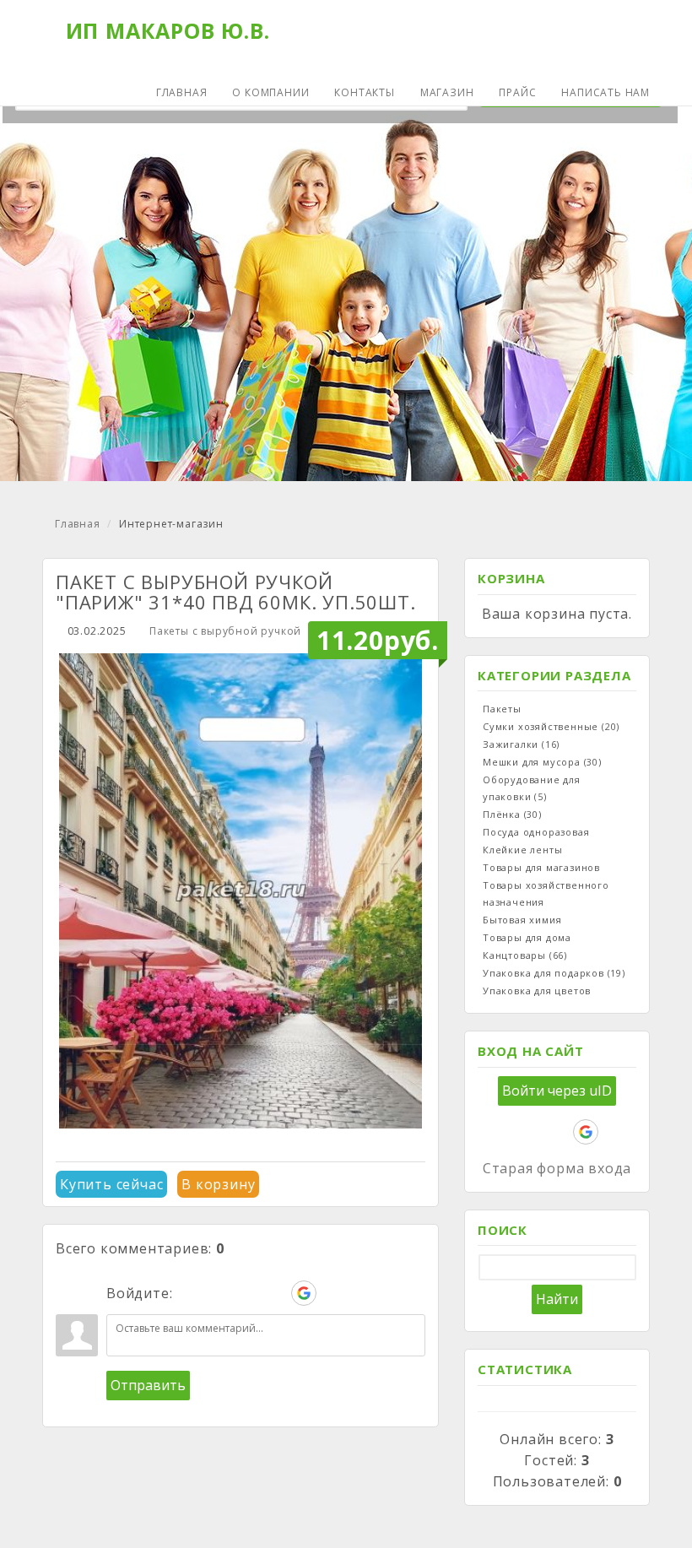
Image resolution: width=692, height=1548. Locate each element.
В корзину (218, 1184)
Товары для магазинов (541, 867)
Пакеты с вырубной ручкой (225, 631)
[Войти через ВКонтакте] (217, 1293)
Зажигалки (521, 744)
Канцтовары (525, 955)
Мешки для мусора (542, 761)
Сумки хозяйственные (551, 726)
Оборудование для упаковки (532, 788)
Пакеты (502, 708)
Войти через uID (557, 1090)
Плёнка (512, 814)
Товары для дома (527, 937)
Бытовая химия (522, 919)
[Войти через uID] (189, 1293)
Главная (77, 524)
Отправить (148, 1385)
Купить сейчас (111, 1184)
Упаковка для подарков (554, 972)
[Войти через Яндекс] (275, 1293)
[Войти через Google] (303, 1293)
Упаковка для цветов (537, 990)
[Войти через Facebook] (246, 1293)
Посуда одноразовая (536, 831)
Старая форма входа (557, 1168)
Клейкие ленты (522, 849)
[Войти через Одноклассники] (332, 1293)
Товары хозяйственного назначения (546, 893)
